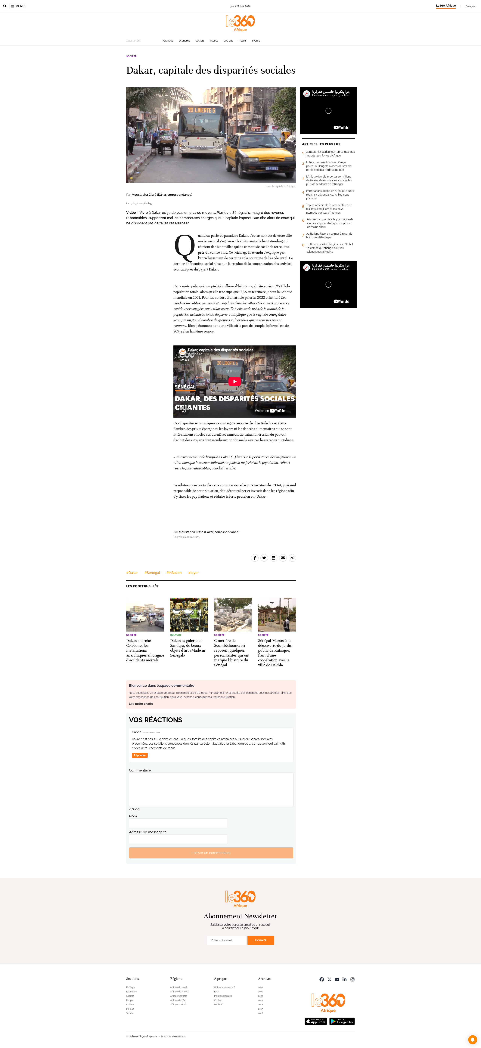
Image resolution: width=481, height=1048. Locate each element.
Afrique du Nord (178, 987)
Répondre (140, 755)
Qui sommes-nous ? (224, 987)
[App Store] (316, 1021)
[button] (472, 1039)
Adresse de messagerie (148, 832)
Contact (218, 1000)
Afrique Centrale (178, 996)
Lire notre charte (141, 704)
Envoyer (261, 940)
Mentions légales (223, 996)
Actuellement (133, 40)
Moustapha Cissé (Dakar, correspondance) (162, 194)
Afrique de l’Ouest (179, 991)
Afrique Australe (178, 1004)
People (214, 41)
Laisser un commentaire (211, 853)
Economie (184, 41)
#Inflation (174, 573)
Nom (133, 816)
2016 (260, 1013)
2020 (260, 996)
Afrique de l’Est (178, 1000)
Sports (256, 41)
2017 (260, 1009)
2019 (260, 1000)
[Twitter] (329, 979)
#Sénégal (152, 573)
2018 (260, 1004)
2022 (260, 987)
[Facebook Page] (321, 979)
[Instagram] (352, 979)
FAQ (216, 991)
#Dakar (132, 573)
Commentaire (140, 770)
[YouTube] (337, 979)
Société (200, 41)
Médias (243, 41)
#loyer (193, 573)
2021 (260, 991)
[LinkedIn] (345, 979)
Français (470, 6)
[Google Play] (342, 1021)
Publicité (218, 1004)
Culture (228, 41)
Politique (168, 41)
